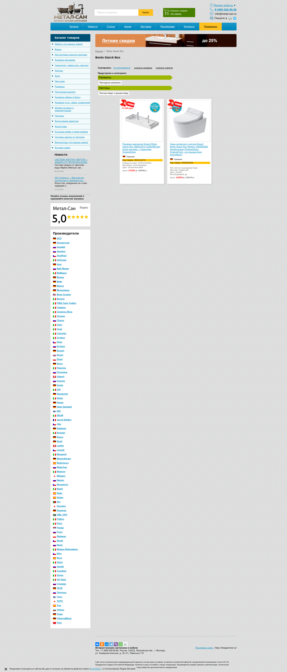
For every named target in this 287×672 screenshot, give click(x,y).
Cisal (59, 329)
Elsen (60, 359)
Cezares (61, 316)
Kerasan (61, 433)
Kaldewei (61, 428)
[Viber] (116, 644)
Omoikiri (61, 506)
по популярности (121, 68)
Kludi (59, 441)
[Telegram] (111, 644)
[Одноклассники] (102, 644)
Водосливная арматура (66, 121)
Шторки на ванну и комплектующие (64, 109)
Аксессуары (61, 126)
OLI (58, 502)
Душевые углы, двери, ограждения (72, 102)
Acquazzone (63, 242)
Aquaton (61, 251)
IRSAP (60, 415)
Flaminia (61, 368)
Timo (59, 597)
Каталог (74, 26)
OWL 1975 (62, 515)
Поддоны (59, 116)
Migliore (61, 471)
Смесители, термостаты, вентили (72, 65)
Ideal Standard (64, 407)
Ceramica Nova (64, 312)
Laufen (60, 445)
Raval (59, 545)
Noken (60, 497)
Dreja (59, 342)
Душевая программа (65, 60)
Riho (59, 553)
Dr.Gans (61, 346)
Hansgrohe (62, 394)
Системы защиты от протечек (70, 137)
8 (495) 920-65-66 (226, 9)
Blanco (60, 286)
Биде (57, 76)
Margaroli (62, 454)
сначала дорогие (164, 68)
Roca (59, 558)
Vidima (60, 610)
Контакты (189, 26)
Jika (59, 424)
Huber (60, 398)
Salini (60, 562)
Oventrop (61, 510)
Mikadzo (61, 476)
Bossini (61, 299)
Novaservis (62, 484)
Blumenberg (63, 290)
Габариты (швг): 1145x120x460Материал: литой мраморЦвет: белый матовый (136, 165)
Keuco (60, 437)
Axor (59, 264)
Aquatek (61, 247)
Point (59, 532)
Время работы (223, 5)
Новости (92, 26)
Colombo (61, 333)
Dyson (60, 355)
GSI (59, 389)
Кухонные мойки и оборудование (71, 132)
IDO (59, 411)
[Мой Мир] (107, 644)
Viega (60, 614)
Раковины (60, 86)
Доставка (146, 26)
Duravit (60, 350)
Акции (127, 26)
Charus (60, 320)
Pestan (60, 528)
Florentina (62, 372)
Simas (60, 575)
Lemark (60, 450)
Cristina (61, 337)
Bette (59, 281)
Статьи (111, 26)
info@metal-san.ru (226, 13)
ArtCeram (61, 260)
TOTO (60, 601)
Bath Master (63, 268)
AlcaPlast (61, 255)
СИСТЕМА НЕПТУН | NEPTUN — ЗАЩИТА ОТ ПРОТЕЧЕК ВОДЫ (71, 161)
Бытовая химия (62, 147)
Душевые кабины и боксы (67, 97)
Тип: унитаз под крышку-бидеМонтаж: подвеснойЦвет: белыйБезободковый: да (183, 170)
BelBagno (62, 273)
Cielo (59, 325)
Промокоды (210, 26)
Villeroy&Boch (64, 618)
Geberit (60, 376)
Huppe (60, 402)
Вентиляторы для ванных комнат (71, 142)
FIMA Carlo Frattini (66, 303)
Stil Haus (61, 579)
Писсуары (60, 81)
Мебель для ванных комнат (69, 44)
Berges (60, 277)
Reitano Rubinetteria (67, 549)
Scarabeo (61, 571)
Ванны (58, 49)
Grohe (60, 385)
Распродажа (167, 26)
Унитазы (59, 70)
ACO (59, 238)
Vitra (59, 623)
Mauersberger (64, 458)
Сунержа (61, 584)
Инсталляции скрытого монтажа (71, 54)
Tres (59, 605)
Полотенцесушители (65, 92)
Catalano (61, 307)
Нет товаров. (176, 14)
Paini (59, 523)
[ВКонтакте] (97, 644)
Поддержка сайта (204, 648)
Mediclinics (63, 463)
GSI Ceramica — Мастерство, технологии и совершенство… (70, 179)
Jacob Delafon (64, 420)
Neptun (60, 480)
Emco (60, 363)
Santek (60, 566)
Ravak (60, 540)
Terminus (61, 592)
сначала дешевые (143, 68)
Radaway (61, 536)
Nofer (59, 493)
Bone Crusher (64, 294)
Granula (61, 381)
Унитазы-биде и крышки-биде (113, 93)
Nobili (60, 489)
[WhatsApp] (121, 644)
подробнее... (96, 669)
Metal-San (62, 467)
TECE (60, 588)
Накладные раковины (110, 82)
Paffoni (60, 519)
